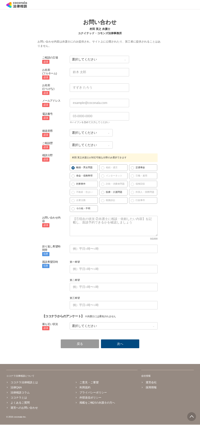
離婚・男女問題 (84, 167)
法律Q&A (16, 387)
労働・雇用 (141, 175)
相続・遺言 (112, 167)
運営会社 (151, 382)
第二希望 (75, 280)
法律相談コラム (20, 392)
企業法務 (81, 200)
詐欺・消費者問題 (115, 183)
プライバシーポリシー (93, 392)
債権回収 (140, 183)
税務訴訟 (110, 200)
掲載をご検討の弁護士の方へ (97, 402)
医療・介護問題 (114, 192)
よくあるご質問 (20, 402)
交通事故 (140, 167)
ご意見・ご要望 (89, 382)
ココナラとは (19, 397)
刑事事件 (81, 183)
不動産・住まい (84, 192)
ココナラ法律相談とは (24, 382)
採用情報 (151, 387)
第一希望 (75, 261)
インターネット (114, 175)
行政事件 (140, 200)
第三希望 (75, 298)
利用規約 (84, 387)
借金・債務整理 (84, 175)
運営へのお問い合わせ (24, 407)
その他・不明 (83, 208)
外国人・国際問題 (145, 192)
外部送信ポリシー (90, 397)
